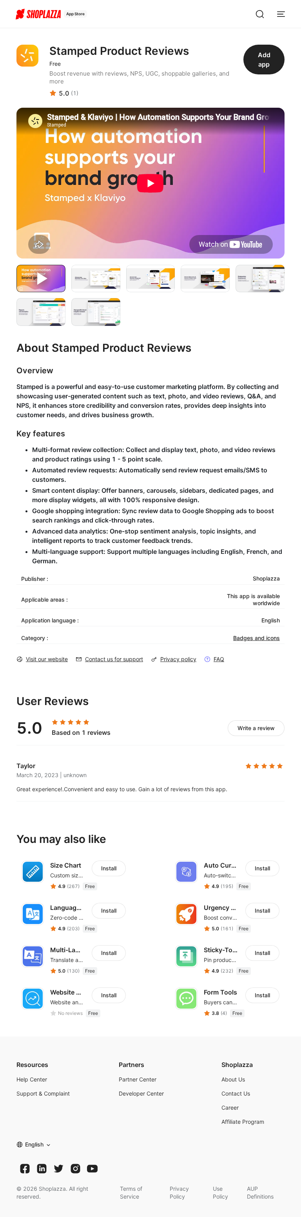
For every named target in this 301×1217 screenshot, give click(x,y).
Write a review (256, 728)
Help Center (31, 1079)
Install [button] (108, 868)
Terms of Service (131, 1192)
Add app (264, 59)
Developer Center (141, 1093)
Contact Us (235, 1093)
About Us (233, 1079)
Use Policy (220, 1192)
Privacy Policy (179, 1192)
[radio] (55, 722)
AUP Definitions (260, 1192)
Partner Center (137, 1079)
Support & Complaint (43, 1093)
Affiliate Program (242, 1121)
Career (230, 1107)
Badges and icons (256, 638)
